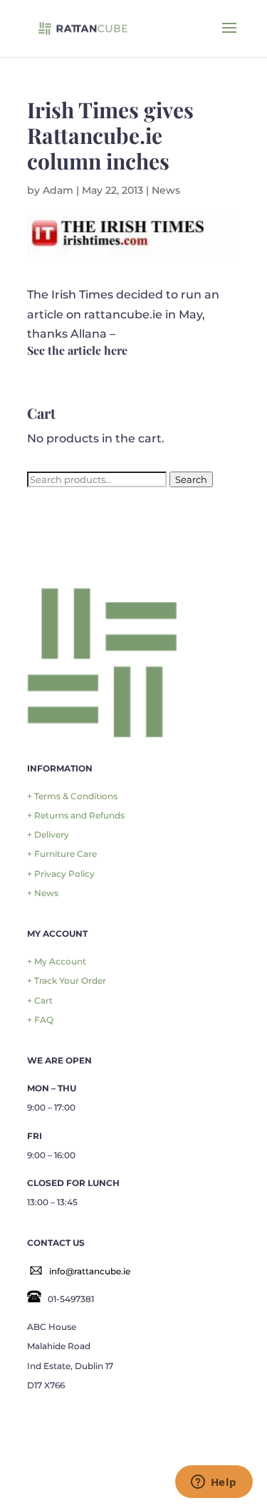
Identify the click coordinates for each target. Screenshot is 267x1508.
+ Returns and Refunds (76, 815)
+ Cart (40, 1000)
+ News (42, 893)
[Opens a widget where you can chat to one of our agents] (213, 1483)
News (166, 190)
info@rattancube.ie (89, 1271)
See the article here (77, 350)
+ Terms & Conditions (72, 796)
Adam (58, 190)
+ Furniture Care (62, 853)
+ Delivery (48, 834)
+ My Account (56, 961)
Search (191, 479)
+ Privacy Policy (61, 873)
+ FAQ (40, 1019)
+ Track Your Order (66, 980)
